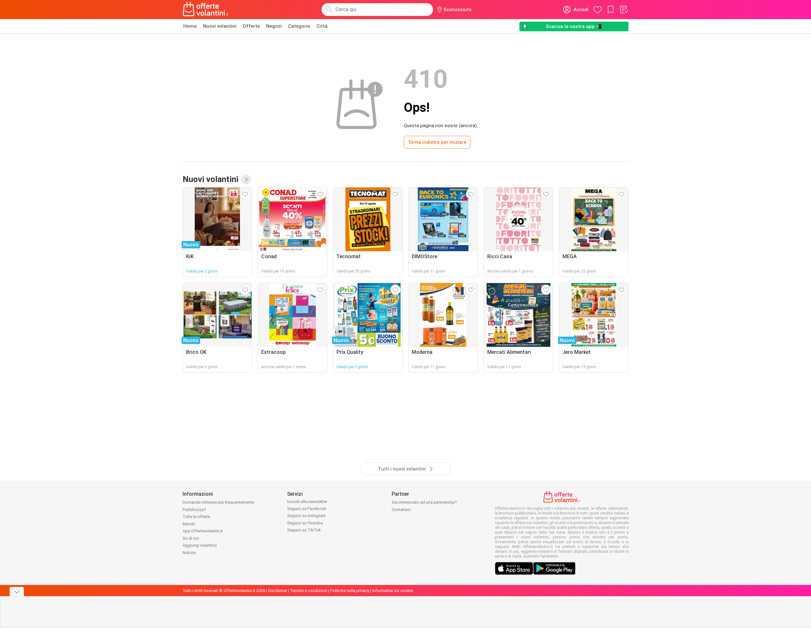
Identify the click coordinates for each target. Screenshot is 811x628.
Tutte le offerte (196, 516)
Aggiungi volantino (200, 545)
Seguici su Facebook (306, 508)
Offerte (251, 26)
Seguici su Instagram (306, 515)
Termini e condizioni (308, 590)
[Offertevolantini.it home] (206, 10)
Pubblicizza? (194, 509)
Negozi (274, 26)
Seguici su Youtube (305, 523)
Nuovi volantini (219, 26)
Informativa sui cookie (392, 590)
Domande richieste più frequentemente (218, 502)
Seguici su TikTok (304, 530)
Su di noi (191, 538)
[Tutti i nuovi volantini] (246, 179)
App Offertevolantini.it (203, 531)
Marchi (189, 524)
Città (322, 26)
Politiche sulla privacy (349, 590)
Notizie (189, 552)
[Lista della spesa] (624, 9)
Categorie (299, 26)
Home (190, 26)
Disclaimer (277, 590)
